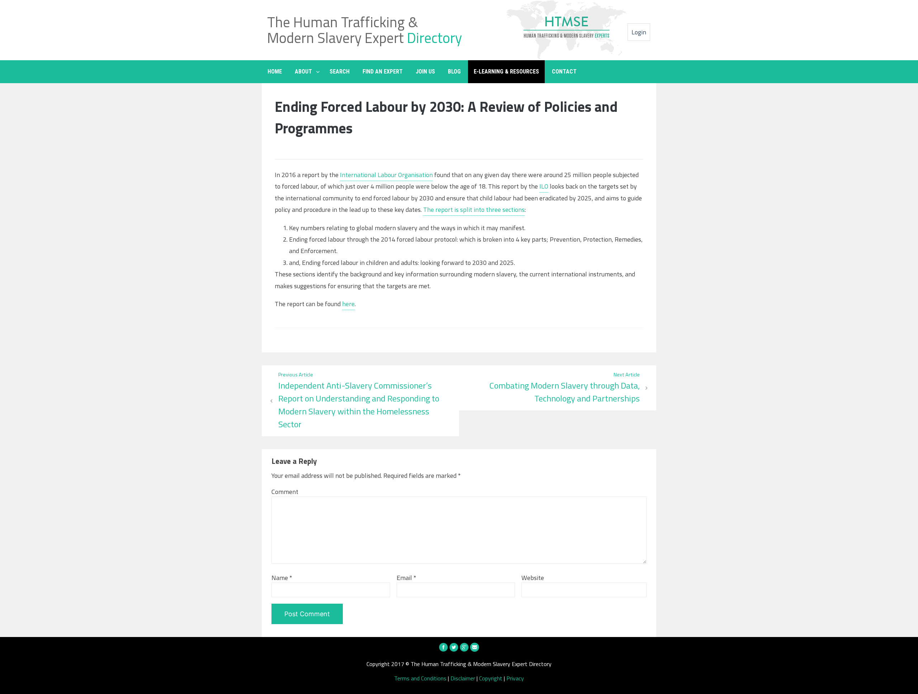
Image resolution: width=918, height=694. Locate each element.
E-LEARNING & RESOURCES (506, 71)
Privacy (515, 678)
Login (638, 32)
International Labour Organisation (386, 175)
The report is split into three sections (474, 209)
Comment (284, 491)
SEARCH (340, 71)
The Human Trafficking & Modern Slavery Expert (364, 30)
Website (532, 578)
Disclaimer (462, 678)
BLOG (454, 71)
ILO (543, 186)
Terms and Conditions (420, 678)
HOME (275, 71)
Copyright (490, 678)
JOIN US (425, 71)
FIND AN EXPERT (383, 71)
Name (281, 578)
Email (406, 578)
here (348, 304)
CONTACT (564, 71)
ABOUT (303, 71)
